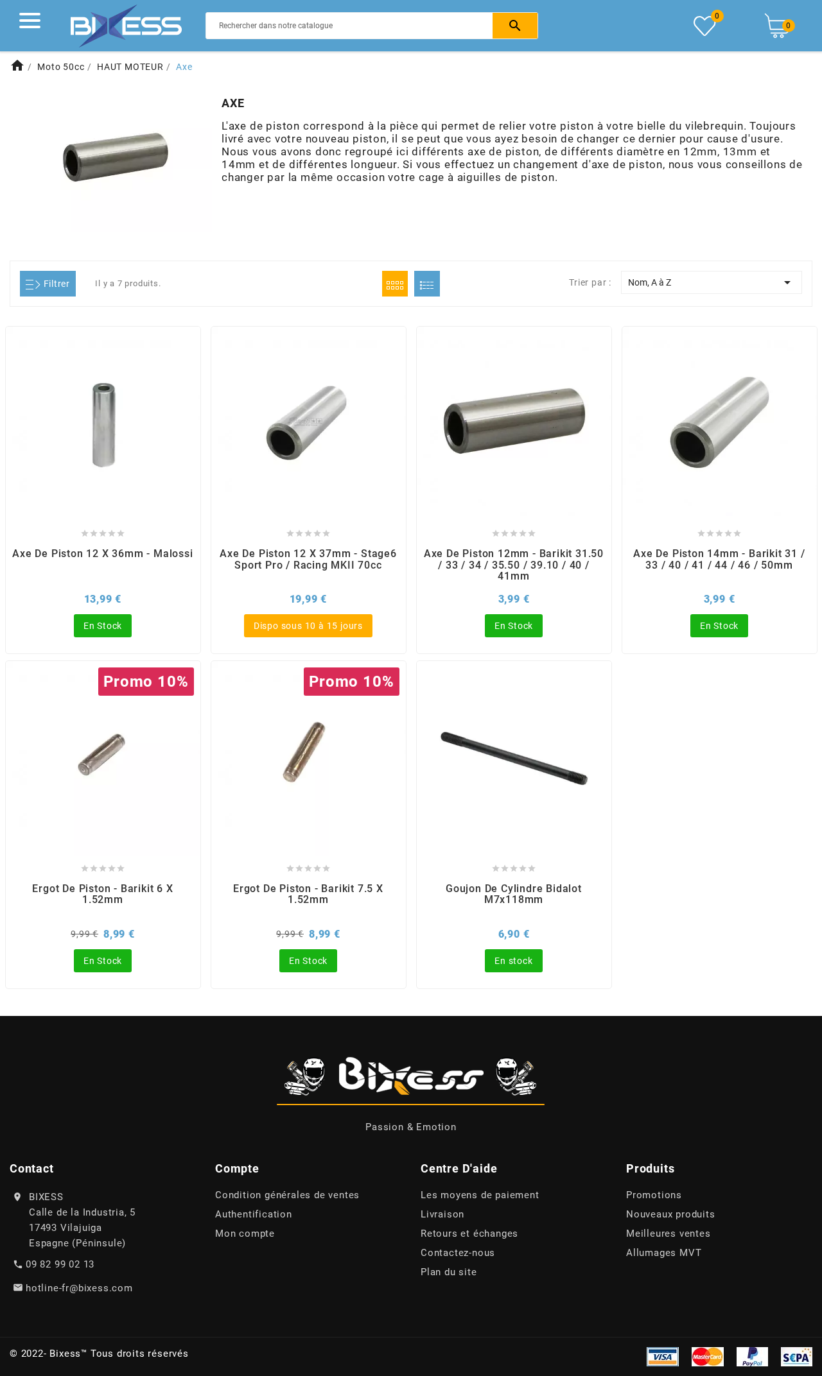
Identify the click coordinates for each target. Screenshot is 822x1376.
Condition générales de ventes (287, 1195)
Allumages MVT (663, 1253)
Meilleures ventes (668, 1233)
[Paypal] (752, 1355)
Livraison (442, 1214)
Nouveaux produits (670, 1214)
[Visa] (663, 1355)
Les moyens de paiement (480, 1195)
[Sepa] (796, 1355)
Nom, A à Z (711, 282)
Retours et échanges (469, 1233)
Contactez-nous (458, 1253)
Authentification (253, 1214)
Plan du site (449, 1272)
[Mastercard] (708, 1355)
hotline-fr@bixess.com (79, 1288)
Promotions (654, 1195)
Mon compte (245, 1233)
